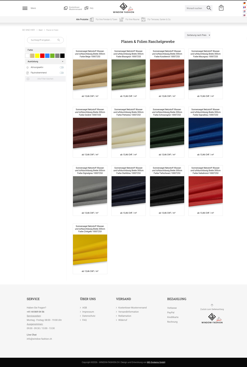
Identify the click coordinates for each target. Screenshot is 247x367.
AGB (84, 307)
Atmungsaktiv (36, 67)
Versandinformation (128, 311)
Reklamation (124, 315)
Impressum (88, 311)
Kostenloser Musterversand (132, 307)
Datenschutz (88, 315)
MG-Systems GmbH (156, 362)
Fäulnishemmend (38, 72)
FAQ (84, 320)
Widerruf (122, 320)
